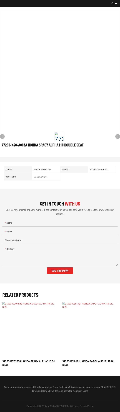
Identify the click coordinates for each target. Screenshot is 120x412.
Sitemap (74, 406)
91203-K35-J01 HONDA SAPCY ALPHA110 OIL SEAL (88, 363)
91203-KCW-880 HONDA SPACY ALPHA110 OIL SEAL (29, 363)
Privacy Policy (86, 406)
